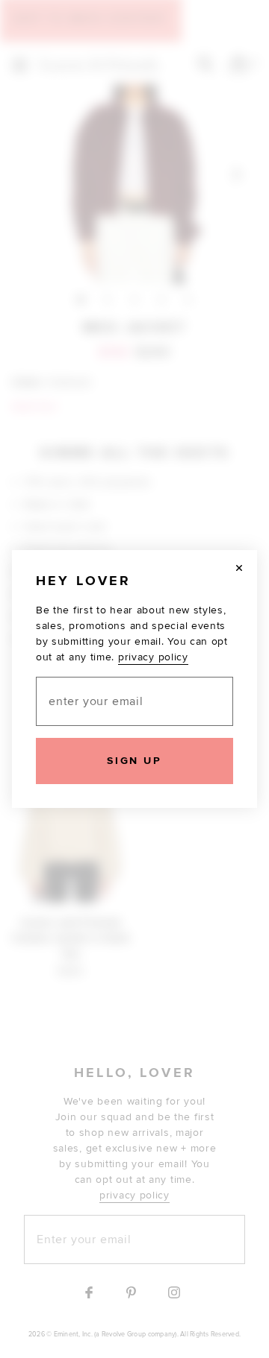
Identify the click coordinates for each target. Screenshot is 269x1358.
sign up (134, 760)
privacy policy (153, 657)
